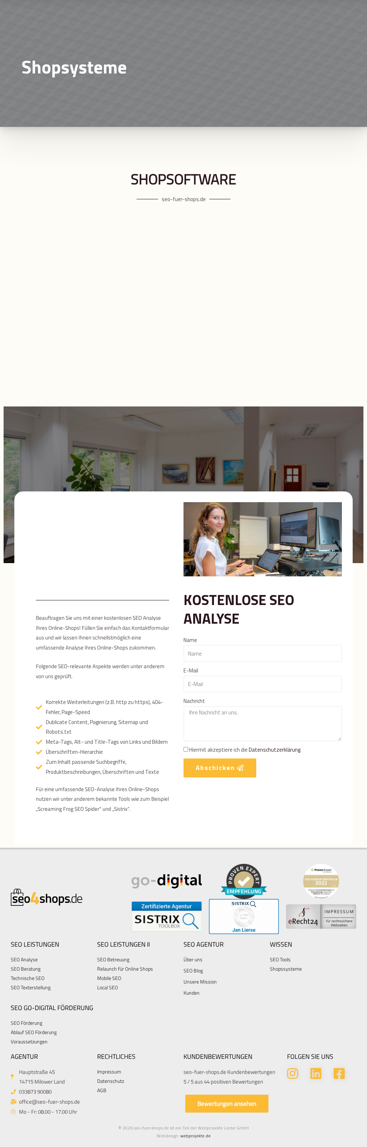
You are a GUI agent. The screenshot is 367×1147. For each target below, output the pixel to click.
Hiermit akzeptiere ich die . (245, 750)
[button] (226, 1104)
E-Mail (191, 670)
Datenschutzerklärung (274, 750)
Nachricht (194, 701)
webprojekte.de (195, 1135)
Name (190, 640)
